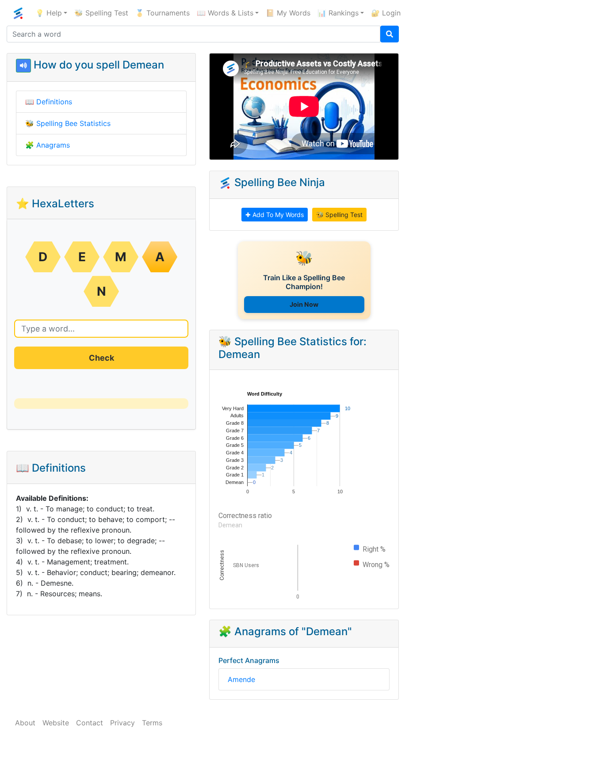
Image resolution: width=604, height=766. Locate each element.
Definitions (54, 101)
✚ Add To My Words (274, 214)
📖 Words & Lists (225, 12)
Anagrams (53, 145)
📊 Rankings (338, 12)
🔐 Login (386, 12)
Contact (89, 722)
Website (55, 722)
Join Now (304, 304)
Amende (241, 679)
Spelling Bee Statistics (73, 123)
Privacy (122, 722)
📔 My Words (288, 12)
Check (101, 357)
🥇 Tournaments (162, 12)
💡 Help (48, 12)
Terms (152, 722)
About (25, 722)
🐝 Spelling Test (101, 12)
